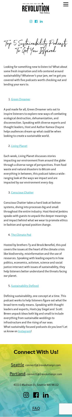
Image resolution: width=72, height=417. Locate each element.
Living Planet (19, 145)
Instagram (24, 330)
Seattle (17, 364)
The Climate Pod (21, 234)
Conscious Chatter (22, 192)
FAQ (36, 407)
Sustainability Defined (25, 285)
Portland (17, 373)
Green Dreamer (20, 99)
